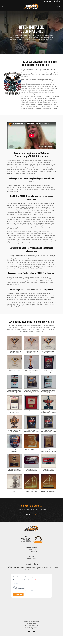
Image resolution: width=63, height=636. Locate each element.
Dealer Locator (47, 1)
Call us (28, 514)
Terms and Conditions (31, 625)
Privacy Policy (31, 623)
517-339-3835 (31, 559)
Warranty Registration (31, 628)
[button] (2, 6)
